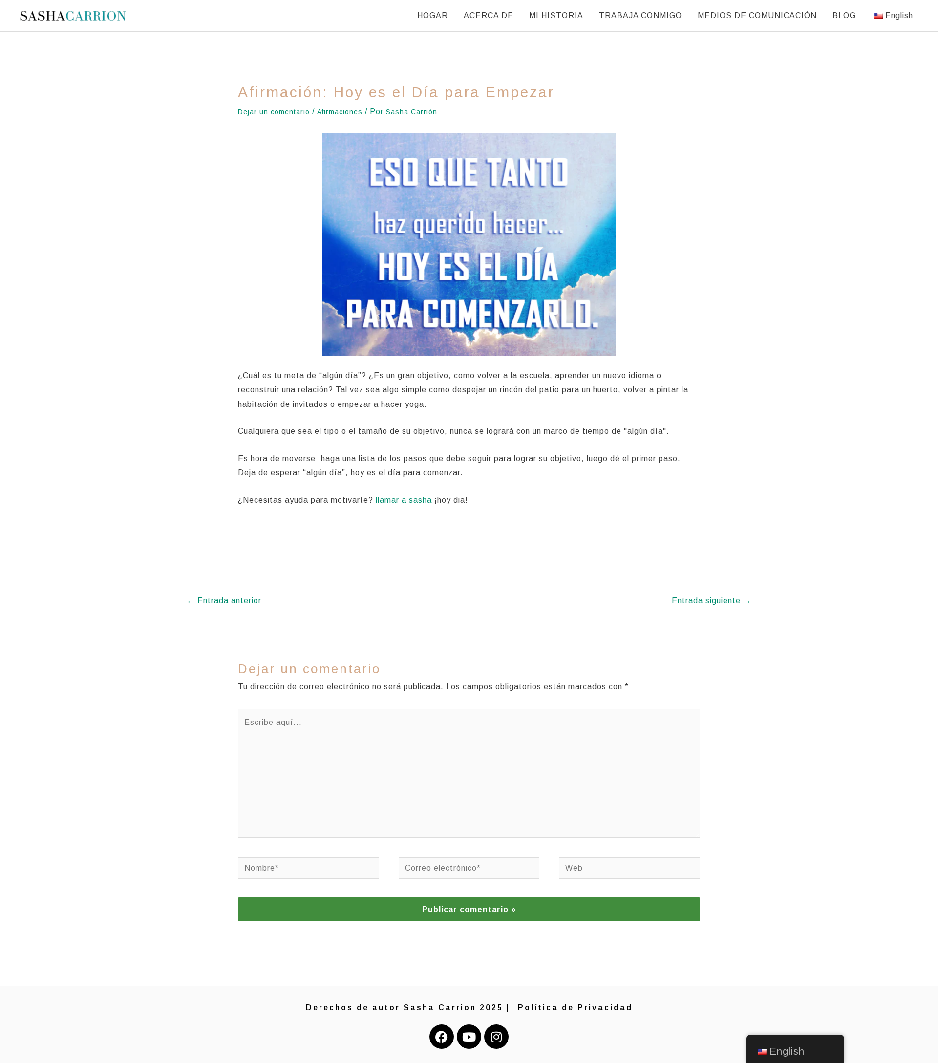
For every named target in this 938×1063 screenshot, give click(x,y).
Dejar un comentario (274, 112)
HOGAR (432, 15)
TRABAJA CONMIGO (640, 15)
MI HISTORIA (556, 15)
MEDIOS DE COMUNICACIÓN (757, 15)
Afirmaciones (339, 112)
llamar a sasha (404, 500)
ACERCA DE (488, 15)
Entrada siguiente (711, 600)
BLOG (844, 15)
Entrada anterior (224, 600)
